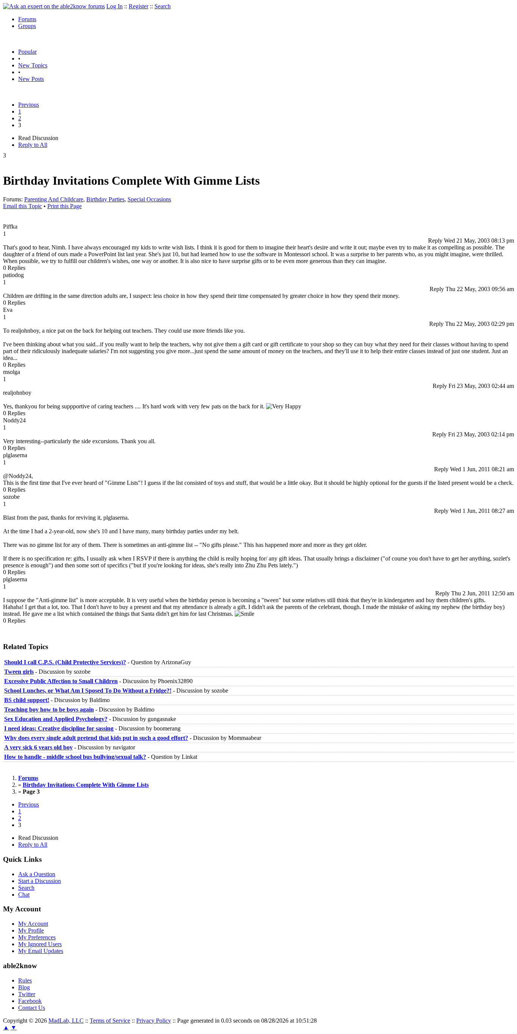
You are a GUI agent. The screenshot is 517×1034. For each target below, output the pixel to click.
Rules (25, 980)
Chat (24, 894)
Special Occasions (149, 199)
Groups (27, 26)
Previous (28, 104)
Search (162, 6)
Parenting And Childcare (53, 199)
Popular (27, 51)
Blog (24, 987)
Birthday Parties (105, 199)
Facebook (30, 1001)
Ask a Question (36, 874)
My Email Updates (40, 951)
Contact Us (31, 1007)
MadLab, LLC (66, 1020)
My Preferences (37, 937)
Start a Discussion (39, 881)
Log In (114, 6)
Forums (27, 19)
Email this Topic (22, 206)
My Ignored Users (40, 944)
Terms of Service (110, 1020)
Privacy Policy (153, 1020)
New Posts (31, 79)
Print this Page (64, 206)
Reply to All (32, 145)
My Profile (31, 930)
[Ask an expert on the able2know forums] (54, 6)
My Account (33, 923)
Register (138, 6)
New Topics (32, 65)
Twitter (26, 994)
